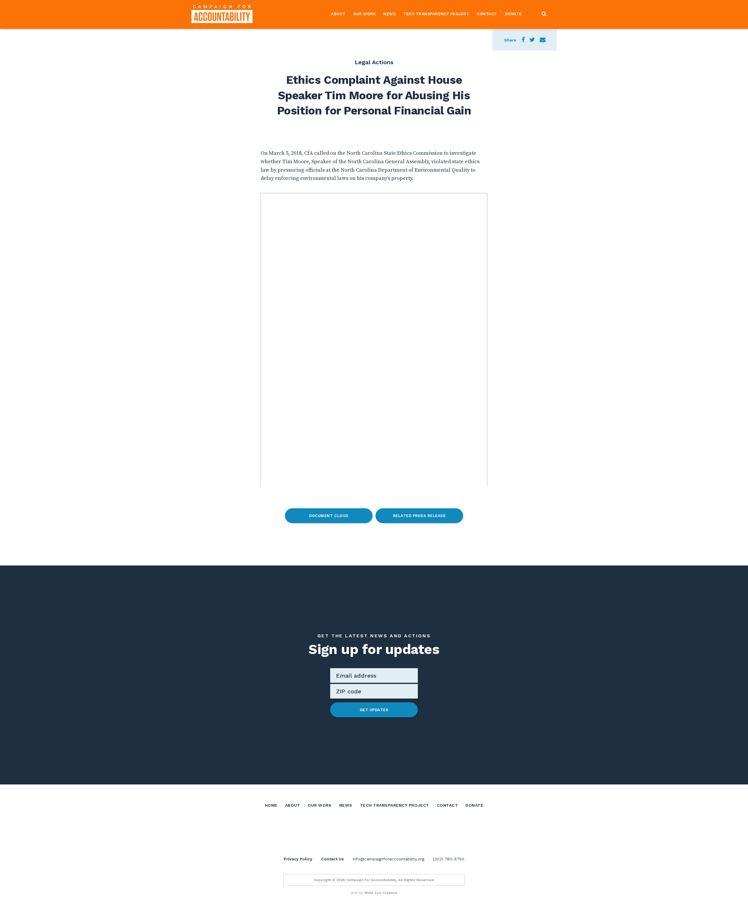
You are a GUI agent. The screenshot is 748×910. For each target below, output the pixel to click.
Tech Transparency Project (436, 14)
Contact (487, 14)
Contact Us (332, 859)
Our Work (364, 14)
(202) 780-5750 (448, 859)
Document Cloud (328, 516)
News (389, 14)
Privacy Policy (298, 859)
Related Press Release (419, 516)
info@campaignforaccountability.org (388, 859)
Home (271, 805)
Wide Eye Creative (380, 893)
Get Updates (374, 709)
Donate (513, 14)
